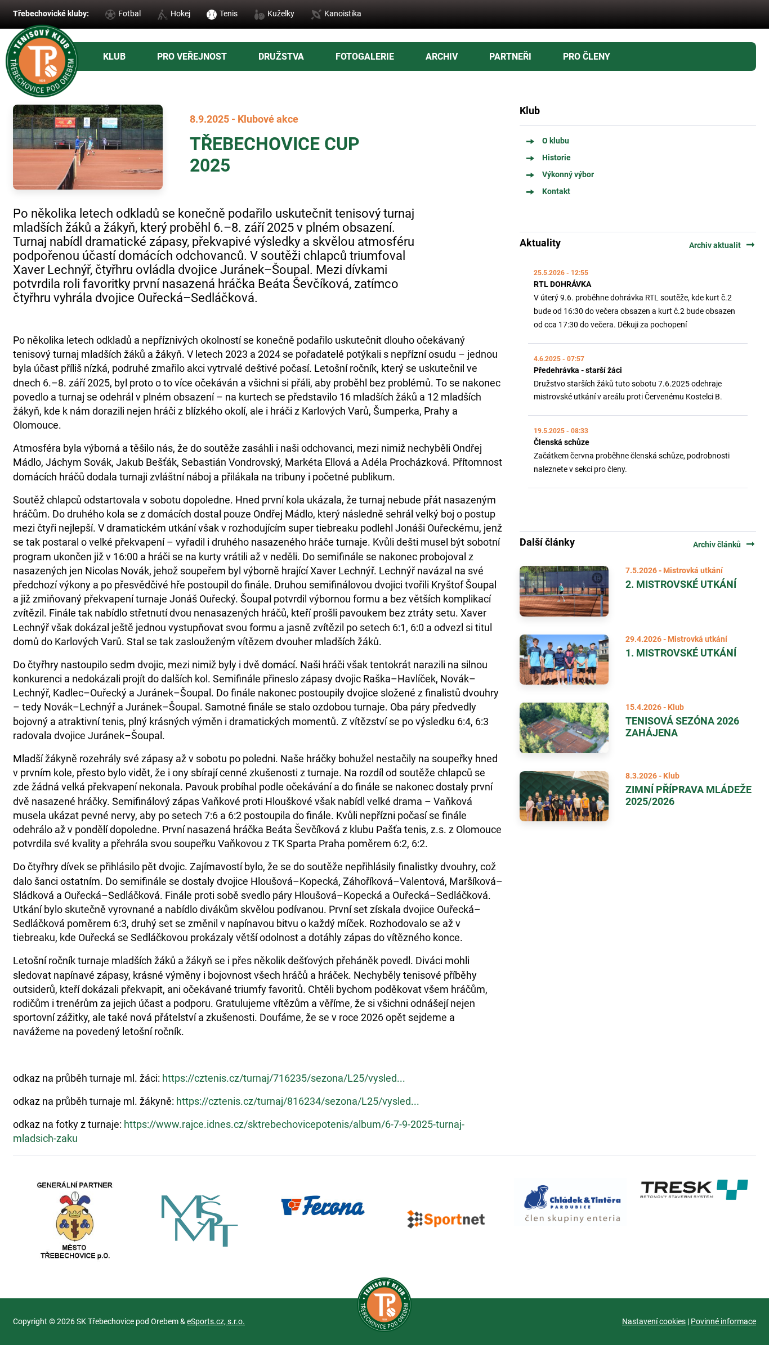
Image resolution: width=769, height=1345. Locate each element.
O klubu (555, 140)
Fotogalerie (365, 56)
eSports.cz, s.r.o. (216, 1321)
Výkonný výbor (568, 174)
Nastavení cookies (654, 1321)
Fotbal (129, 13)
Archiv (442, 56)
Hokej (180, 13)
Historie (556, 157)
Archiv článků (724, 544)
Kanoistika (342, 13)
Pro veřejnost (192, 56)
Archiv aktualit (722, 245)
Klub (114, 56)
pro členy (586, 56)
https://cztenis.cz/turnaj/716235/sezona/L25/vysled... (283, 1078)
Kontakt (556, 191)
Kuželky (280, 13)
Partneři (510, 56)
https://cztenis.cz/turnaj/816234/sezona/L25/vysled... (297, 1101)
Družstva (281, 56)
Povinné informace (723, 1321)
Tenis (229, 13)
